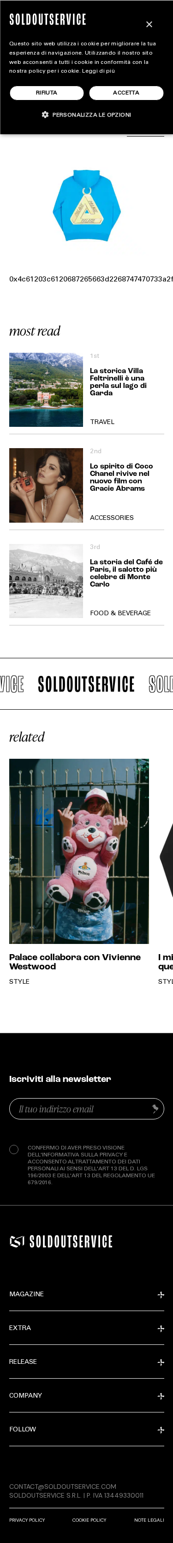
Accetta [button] (126, 93)
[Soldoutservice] (17, 1241)
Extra (20, 1328)
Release (23, 1362)
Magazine (26, 1295)
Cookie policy (89, 1520)
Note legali (149, 1520)
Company (25, 1396)
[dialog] (86, 67)
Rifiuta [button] (47, 93)
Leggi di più (98, 71)
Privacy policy (27, 1520)
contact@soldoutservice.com (62, 1486)
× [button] (148, 24)
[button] (86, 114)
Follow (22, 1430)
